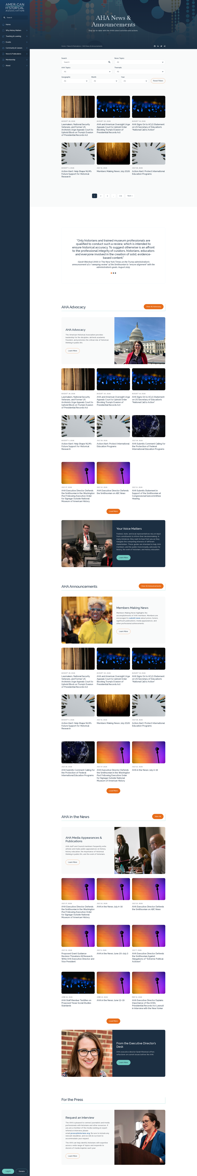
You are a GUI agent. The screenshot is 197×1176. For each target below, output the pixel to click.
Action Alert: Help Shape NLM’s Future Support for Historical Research (76, 174)
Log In (8, 1171)
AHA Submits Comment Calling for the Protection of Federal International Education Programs (148, 446)
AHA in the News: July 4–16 (145, 770)
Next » (130, 196)
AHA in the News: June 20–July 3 (112, 953)
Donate (22, 1171)
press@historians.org (80, 1133)
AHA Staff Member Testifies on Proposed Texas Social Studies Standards (76, 1003)
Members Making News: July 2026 (113, 171)
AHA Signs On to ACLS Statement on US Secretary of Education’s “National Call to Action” (148, 127)
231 (120, 196)
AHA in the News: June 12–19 (110, 1000)
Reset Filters (158, 81)
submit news (135, 618)
